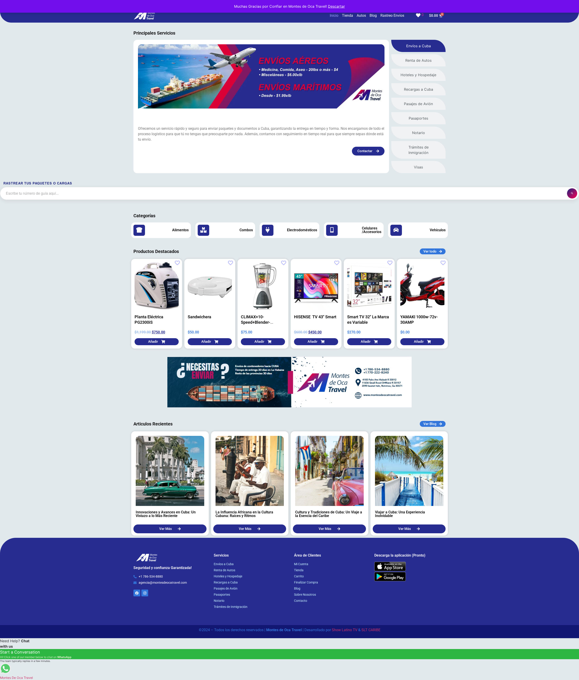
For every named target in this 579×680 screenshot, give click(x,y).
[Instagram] (144, 593)
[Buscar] (572, 193)
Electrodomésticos (302, 230)
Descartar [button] (336, 6)
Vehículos (438, 230)
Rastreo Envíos (392, 15)
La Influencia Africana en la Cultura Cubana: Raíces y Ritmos (244, 514)
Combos (246, 230)
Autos (361, 15)
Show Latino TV (344, 630)
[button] (157, 341)
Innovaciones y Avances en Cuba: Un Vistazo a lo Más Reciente (166, 514)
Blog (373, 15)
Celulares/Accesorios (371, 230)
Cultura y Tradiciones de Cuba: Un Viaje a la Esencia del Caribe (328, 514)
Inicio (334, 15)
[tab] (418, 46)
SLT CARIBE (370, 630)
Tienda (347, 15)
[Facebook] (136, 593)
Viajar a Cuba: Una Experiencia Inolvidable (400, 514)
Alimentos (180, 230)
